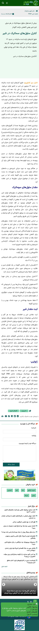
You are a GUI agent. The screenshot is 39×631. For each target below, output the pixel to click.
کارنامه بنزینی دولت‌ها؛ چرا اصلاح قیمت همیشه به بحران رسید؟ (19, 527)
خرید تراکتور (31, 490)
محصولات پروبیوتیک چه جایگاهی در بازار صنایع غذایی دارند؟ (19, 543)
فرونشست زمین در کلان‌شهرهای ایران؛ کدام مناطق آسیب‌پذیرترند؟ (21, 561)
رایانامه (34, 436)
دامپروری (24, 411)
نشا (23, 490)
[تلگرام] (18, 416)
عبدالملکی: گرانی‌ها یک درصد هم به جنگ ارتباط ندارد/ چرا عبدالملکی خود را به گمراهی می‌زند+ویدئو (20, 592)
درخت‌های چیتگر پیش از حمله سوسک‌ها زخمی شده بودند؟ (18, 532)
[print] (2, 416)
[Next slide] (3, 584)
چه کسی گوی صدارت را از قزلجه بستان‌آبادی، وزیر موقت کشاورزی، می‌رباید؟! (19, 555)
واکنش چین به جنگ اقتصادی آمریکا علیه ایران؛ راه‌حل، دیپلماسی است (20, 549)
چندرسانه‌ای (31, 572)
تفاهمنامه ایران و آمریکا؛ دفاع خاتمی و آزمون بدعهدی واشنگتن (20, 537)
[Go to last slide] (35, 584)
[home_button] (37, 11)
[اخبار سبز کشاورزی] (30, 3)
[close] (35, 601)
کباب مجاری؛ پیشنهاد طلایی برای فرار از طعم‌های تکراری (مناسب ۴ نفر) (14, 609)
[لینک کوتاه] (9, 416)
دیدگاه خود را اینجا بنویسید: (27, 443)
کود (17, 490)
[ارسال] (6, 416)
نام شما (33, 428)
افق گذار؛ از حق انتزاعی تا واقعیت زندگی (24, 522)
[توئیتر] (15, 416)
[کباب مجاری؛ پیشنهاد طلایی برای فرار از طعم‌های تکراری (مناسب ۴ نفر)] (32, 609)
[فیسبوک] (12, 416)
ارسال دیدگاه (11, 464)
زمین (33, 495)
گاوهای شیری (13, 411)
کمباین (9, 490)
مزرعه (26, 495)
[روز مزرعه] (19, 475)
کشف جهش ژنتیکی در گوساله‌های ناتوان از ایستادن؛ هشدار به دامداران (18, 517)
